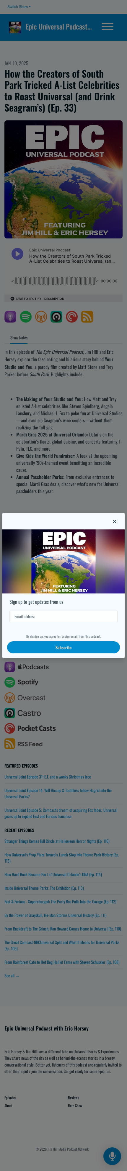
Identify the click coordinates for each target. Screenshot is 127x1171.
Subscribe (63, 647)
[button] (115, 521)
